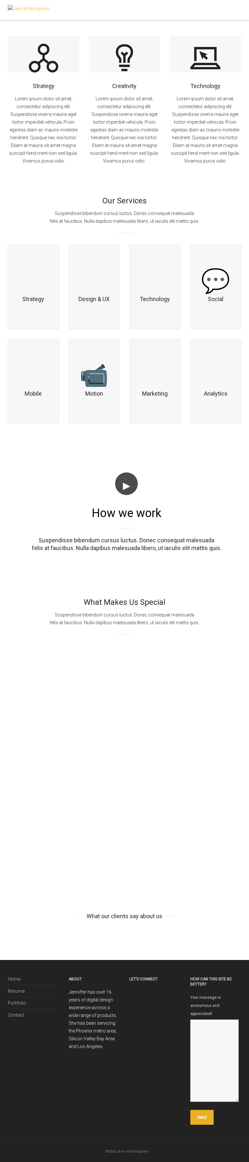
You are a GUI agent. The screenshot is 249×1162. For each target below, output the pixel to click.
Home (14, 979)
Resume (16, 991)
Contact (16, 1015)
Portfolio (17, 1003)
